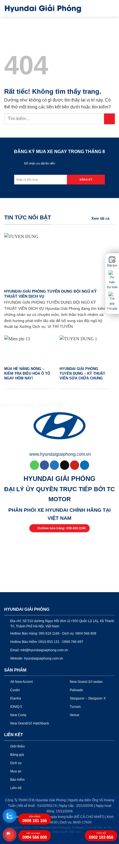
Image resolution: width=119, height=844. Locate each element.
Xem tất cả (100, 218)
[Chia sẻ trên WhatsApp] (34, 465)
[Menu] (111, 8)
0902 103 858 (101, 836)
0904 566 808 (34, 836)
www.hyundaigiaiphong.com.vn (60, 454)
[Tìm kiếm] (102, 8)
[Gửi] (109, 118)
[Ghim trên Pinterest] (74, 465)
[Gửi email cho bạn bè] (64, 465)
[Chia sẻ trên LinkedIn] (84, 465)
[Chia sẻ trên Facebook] (44, 465)
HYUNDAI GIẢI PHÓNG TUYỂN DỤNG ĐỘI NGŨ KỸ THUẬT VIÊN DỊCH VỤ (50, 293)
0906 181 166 (34, 819)
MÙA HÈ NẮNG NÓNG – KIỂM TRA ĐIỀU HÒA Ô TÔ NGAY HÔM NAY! (27, 373)
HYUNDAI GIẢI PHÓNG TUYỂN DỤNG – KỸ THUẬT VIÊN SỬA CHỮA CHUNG (82, 373)
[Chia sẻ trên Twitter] (54, 465)
